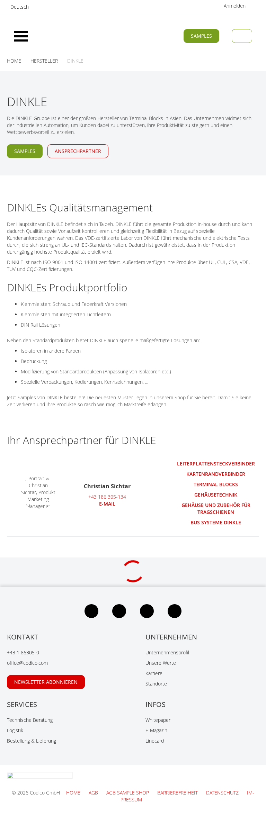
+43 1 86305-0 (23, 652)
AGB (94, 792)
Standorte (156, 683)
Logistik (15, 730)
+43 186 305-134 (107, 496)
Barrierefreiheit (178, 792)
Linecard (154, 740)
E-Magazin (156, 730)
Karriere (153, 673)
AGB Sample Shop (128, 792)
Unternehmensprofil (167, 652)
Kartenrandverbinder (215, 474)
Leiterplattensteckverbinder (216, 463)
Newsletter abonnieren (46, 682)
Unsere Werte (160, 663)
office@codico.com (27, 663)
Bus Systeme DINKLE (215, 522)
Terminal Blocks (216, 484)
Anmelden (235, 5)
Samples (201, 36)
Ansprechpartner (78, 151)
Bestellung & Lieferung (31, 740)
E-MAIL (107, 503)
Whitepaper (157, 720)
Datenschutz (223, 792)
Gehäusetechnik (215, 494)
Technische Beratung (30, 720)
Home (74, 792)
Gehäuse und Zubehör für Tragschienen (215, 508)
